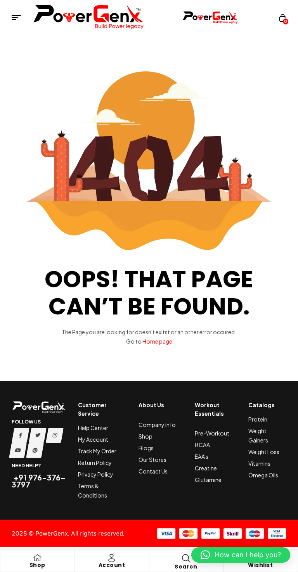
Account (112, 565)
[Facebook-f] (20, 435)
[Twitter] (38, 435)
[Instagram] (55, 435)
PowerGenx (51, 533)
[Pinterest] (35, 450)
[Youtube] (18, 450)
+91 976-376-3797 (39, 480)
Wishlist (260, 565)
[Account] (112, 558)
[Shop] (37, 558)
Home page (157, 341)
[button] (240, 555)
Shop (37, 565)
